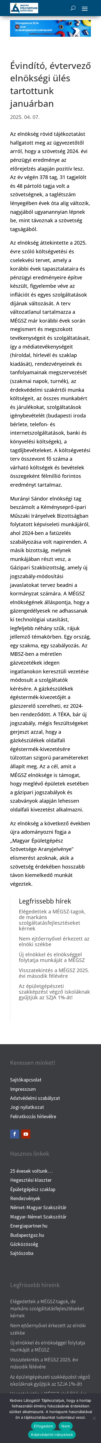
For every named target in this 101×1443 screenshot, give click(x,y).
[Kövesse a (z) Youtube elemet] (25, 1134)
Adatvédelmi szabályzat (35, 1098)
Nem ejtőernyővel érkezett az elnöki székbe (54, 941)
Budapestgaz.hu (27, 1235)
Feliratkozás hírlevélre (33, 1116)
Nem (65, 1426)
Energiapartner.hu (28, 1225)
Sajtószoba (21, 1253)
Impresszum (23, 1089)
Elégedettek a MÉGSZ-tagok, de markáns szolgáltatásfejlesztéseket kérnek (52, 920)
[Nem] (94, 1418)
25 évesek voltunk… (31, 1171)
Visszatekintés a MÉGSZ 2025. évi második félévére (54, 973)
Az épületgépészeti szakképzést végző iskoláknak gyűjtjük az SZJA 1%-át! (54, 992)
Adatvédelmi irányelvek (52, 1434)
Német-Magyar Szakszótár (38, 1207)
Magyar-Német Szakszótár (38, 1216)
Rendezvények (25, 1198)
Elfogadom (43, 1426)
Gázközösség (24, 1244)
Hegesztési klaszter (31, 1180)
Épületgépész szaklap (32, 1189)
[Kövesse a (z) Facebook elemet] (14, 1134)
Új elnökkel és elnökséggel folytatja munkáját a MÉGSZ (52, 957)
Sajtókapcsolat (26, 1079)
